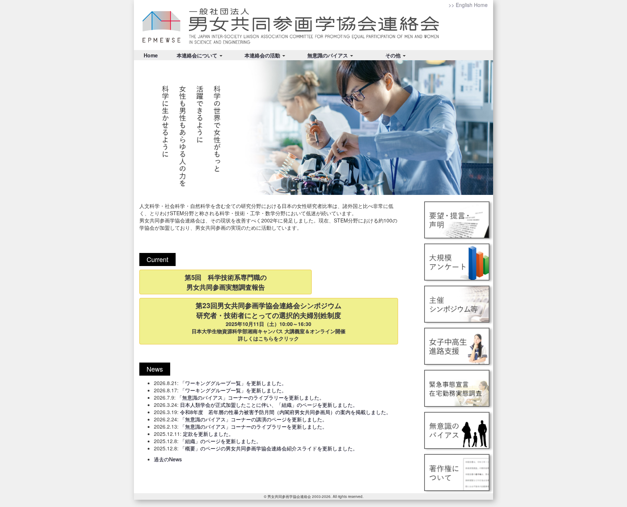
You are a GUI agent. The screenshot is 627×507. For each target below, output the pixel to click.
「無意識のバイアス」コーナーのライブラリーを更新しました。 (250, 397)
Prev (143, 128)
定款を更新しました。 (208, 433)
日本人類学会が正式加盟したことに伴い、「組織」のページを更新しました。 (269, 404)
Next (483, 128)
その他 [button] (393, 55)
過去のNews (168, 459)
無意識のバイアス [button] (328, 55)
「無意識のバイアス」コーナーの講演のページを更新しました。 (253, 419)
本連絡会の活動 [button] (263, 55)
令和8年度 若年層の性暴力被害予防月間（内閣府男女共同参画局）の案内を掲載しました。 (285, 412)
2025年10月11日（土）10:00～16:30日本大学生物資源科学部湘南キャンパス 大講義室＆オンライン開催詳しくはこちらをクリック (268, 321)
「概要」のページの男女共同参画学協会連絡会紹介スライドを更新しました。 (269, 448)
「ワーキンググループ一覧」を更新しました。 (233, 383)
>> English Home (468, 4)
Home (151, 55)
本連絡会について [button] (198, 55)
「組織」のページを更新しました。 (220, 441)
